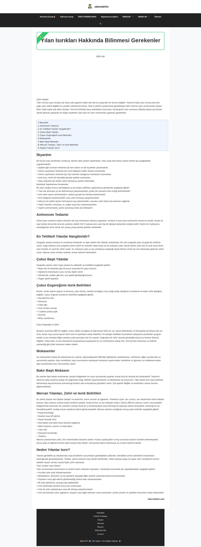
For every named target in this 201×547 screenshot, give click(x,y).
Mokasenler (45, 138)
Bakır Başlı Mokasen (49, 141)
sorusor (100, 534)
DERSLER (127, 17)
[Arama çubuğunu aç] (100, 23)
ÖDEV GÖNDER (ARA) (87, 17)
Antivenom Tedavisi (49, 126)
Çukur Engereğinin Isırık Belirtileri (56, 135)
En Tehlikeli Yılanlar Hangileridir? (55, 129)
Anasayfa (100, 513)
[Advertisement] (100, 77)
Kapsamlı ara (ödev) (109, 17)
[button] (133, 16)
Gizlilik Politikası (100, 516)
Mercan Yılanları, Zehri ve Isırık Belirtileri (59, 145)
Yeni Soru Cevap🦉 (48, 17)
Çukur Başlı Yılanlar (49, 132)
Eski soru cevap (66, 17)
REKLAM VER (100, 530)
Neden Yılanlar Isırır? (50, 148)
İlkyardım (44, 122)
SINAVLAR (142, 17)
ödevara (100, 523)
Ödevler (157, 17)
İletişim (101, 520)
